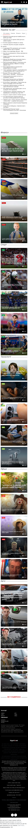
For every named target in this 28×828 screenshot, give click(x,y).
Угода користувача (14, 802)
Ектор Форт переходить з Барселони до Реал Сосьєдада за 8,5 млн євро (14, 83)
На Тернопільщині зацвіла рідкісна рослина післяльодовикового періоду (14, 97)
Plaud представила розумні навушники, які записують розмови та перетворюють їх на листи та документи (12, 462)
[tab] (6, 33)
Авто (15, 713)
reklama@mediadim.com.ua (14, 808)
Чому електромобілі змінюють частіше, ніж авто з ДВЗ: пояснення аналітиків (14, 644)
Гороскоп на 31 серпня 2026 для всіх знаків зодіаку (13, 40)
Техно (15, 714)
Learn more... (21, 825)
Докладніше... (18, 822)
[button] (2, 16)
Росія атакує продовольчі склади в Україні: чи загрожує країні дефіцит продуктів (13, 174)
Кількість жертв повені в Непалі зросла (14, 94)
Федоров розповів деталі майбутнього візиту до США (14, 37)
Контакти (3, 719)
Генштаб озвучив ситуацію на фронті (13, 44)
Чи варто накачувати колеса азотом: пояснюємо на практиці (14, 622)
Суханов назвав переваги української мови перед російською (12, 554)
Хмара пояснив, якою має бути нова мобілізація (13, 57)
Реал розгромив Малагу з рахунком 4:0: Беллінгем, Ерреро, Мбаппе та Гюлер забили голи (14, 64)
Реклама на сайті (4, 721)
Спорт (2, 714)
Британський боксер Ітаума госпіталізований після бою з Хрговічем (14, 109)
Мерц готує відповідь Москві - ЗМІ (13, 51)
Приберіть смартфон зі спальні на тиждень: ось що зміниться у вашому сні (14, 398)
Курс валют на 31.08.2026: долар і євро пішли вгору (13, 150)
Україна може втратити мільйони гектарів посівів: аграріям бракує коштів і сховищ (12, 217)
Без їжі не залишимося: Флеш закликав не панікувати (15, 53)
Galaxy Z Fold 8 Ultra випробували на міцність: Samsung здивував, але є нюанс (13, 420)
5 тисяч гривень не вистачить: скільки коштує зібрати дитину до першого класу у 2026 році (13, 239)
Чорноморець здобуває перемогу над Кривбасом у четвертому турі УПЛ (14, 92)
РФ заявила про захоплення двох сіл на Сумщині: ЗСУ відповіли (14, 89)
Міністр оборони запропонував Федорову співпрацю (15, 103)
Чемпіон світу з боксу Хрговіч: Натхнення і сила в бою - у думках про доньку (15, 100)
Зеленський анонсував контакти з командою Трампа (13, 76)
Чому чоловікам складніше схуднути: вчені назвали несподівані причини (13, 373)
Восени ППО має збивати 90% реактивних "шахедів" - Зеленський (13, 73)
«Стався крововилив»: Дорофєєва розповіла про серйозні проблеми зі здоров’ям (13, 21)
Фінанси (3, 715)
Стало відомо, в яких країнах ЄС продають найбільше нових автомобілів (12, 687)
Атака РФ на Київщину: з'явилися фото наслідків (14, 106)
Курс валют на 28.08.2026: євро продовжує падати (13, 195)
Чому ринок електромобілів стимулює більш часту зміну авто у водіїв (13, 666)
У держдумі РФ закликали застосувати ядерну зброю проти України (14, 48)
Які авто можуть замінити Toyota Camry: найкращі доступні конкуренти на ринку (13, 596)
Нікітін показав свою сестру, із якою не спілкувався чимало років (11, 575)
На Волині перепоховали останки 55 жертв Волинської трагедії (13, 86)
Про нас (3, 722)
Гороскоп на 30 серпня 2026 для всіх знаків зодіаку (13, 510)
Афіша (15, 715)
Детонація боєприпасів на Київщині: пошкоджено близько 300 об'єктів (13, 79)
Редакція (14, 797)
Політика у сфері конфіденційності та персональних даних (14, 799)
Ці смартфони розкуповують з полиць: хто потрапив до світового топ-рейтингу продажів (13, 441)
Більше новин (14, 113)
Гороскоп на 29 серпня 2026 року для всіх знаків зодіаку (12, 532)
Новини (2, 713)
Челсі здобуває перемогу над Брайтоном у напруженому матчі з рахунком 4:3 (15, 70)
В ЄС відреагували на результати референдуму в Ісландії (12, 67)
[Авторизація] (26, 2)
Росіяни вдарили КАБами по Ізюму (13, 42)
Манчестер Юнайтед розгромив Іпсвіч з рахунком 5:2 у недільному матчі (14, 60)
